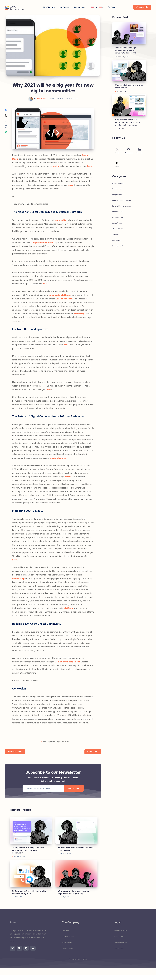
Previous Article (15, 752)
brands (68, 476)
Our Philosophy (68, 936)
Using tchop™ (79, 7)
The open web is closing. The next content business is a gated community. (28, 850)
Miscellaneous (117, 212)
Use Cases (64, 7)
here (89, 166)
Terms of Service (120, 942)
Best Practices (118, 183)
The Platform (49, 7)
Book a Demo (67, 948)
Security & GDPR (120, 930)
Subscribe (143, 7)
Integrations (117, 194)
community (60, 220)
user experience (64, 298)
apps (70, 185)
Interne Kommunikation (121, 206)
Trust (66, 344)
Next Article (92, 752)
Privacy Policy (120, 936)
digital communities (43, 242)
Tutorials (115, 234)
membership (18, 578)
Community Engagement (67, 661)
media (56, 166)
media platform (58, 458)
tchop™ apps (117, 223)
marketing (79, 313)
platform (68, 608)
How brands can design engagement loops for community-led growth (125, 50)
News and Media (118, 217)
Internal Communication (121, 200)
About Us (65, 930)
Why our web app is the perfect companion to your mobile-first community (127, 122)
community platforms (60, 295)
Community (117, 189)
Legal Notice (118, 948)
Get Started (73, 788)
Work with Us (67, 942)
